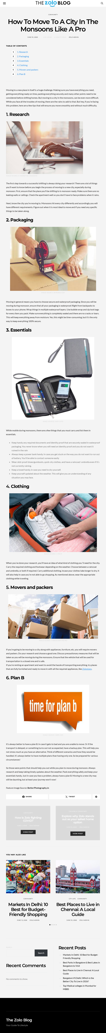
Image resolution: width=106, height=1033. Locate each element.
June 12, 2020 (72, 827)
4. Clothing (22, 65)
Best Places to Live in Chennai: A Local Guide (78, 909)
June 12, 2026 (22, 920)
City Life (72, 899)
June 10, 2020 (32, 37)
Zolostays (87, 669)
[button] (50, 925)
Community (53, 15)
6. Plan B (21, 74)
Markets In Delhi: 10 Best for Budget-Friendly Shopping (28, 909)
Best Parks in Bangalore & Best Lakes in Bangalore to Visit (81, 964)
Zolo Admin (74, 37)
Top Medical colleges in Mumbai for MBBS (79, 987)
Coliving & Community (78, 811)
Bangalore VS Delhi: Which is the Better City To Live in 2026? (78, 980)
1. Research (22, 52)
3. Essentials (23, 60)
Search (9, 947)
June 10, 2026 (72, 920)
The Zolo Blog (19, 1020)
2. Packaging (23, 56)
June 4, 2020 (22, 826)
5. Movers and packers (27, 69)
